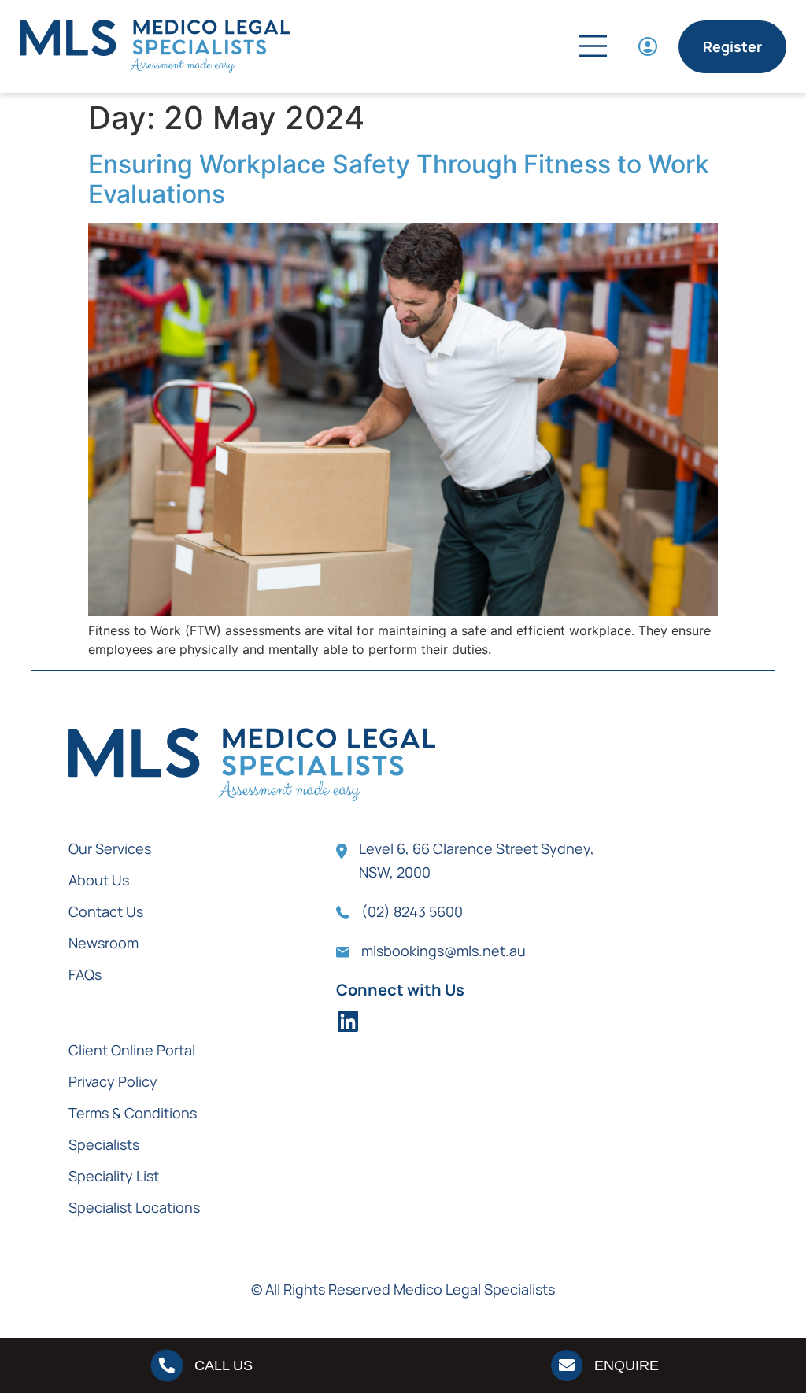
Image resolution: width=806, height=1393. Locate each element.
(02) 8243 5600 (412, 911)
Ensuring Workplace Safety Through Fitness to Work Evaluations (398, 179)
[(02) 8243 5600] (342, 912)
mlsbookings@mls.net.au (443, 950)
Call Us (223, 1365)
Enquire (626, 1365)
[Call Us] (167, 1365)
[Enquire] (566, 1365)
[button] (521, 48)
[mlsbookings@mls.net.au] (342, 952)
